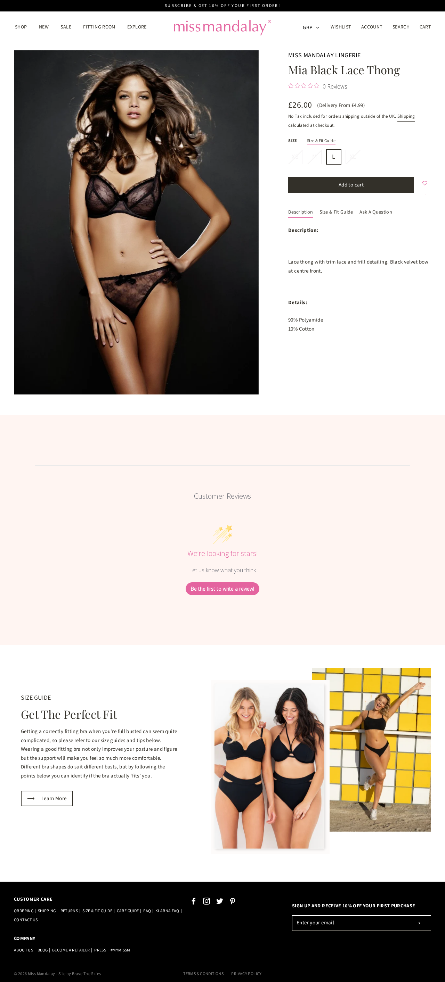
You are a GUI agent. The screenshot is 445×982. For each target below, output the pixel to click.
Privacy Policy (246, 974)
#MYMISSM (120, 950)
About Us (23, 950)
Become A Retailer (71, 950)
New (44, 27)
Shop (21, 27)
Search (401, 27)
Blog (43, 950)
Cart (425, 27)
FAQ (147, 911)
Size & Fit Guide (321, 141)
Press (100, 950)
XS (295, 156)
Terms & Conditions (203, 974)
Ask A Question (375, 212)
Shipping (406, 116)
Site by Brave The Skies (79, 974)
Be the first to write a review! (222, 588)
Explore (137, 27)
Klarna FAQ (167, 911)
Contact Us (26, 920)
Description (300, 212)
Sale (65, 27)
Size (292, 141)
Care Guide (128, 911)
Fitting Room (99, 27)
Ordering (23, 911)
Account (374, 27)
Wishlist (341, 27)
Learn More (47, 798)
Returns (69, 911)
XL (353, 156)
